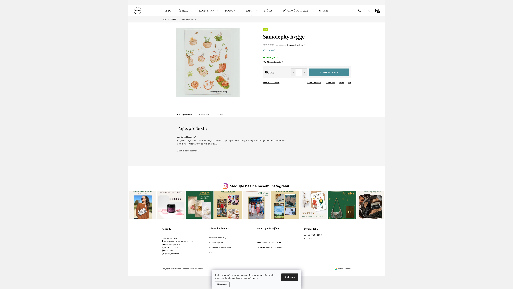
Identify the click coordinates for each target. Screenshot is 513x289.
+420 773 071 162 (172, 247)
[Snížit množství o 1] (293, 72)
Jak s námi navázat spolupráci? (269, 247)
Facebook (168, 250)
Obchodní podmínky (217, 237)
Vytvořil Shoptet (344, 268)
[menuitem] (168, 10)
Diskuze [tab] (219, 114)
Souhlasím (290, 277)
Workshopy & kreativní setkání (268, 242)
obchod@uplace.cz (172, 244)
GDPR (211, 252)
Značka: (271, 82)
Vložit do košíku (329, 72)
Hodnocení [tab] (204, 114)
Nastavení (222, 284)
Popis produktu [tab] (184, 114)
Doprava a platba (216, 242)
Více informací (269, 50)
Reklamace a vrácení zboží (220, 247)
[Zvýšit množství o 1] (304, 72)
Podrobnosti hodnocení (295, 45)
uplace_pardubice (171, 253)
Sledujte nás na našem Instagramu (260, 186)
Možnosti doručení (275, 62)
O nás (258, 237)
